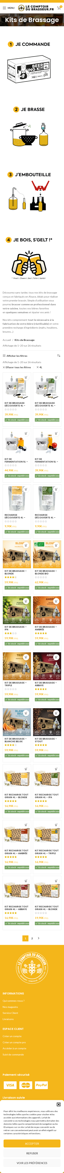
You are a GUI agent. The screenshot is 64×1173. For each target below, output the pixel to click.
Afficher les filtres (17, 355)
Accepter (32, 1143)
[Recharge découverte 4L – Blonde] (17, 498)
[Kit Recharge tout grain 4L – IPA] (47, 778)
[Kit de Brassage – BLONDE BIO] (47, 554)
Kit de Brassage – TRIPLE (16, 684)
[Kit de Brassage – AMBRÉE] (47, 610)
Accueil (7, 339)
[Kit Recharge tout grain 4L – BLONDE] (17, 778)
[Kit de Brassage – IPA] (17, 610)
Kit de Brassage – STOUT (46, 740)
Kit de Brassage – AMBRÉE (46, 628)
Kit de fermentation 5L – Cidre (46, 462)
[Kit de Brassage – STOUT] (47, 722)
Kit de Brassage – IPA (16, 628)
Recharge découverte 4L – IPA (45, 517)
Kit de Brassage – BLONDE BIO (46, 572)
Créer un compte (12, 1036)
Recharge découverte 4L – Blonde (15, 517)
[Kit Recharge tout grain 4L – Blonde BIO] (47, 890)
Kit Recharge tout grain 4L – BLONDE (16, 796)
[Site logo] (36, 7)
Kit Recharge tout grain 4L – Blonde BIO (47, 909)
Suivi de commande (13, 1054)
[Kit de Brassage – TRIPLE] (17, 666)
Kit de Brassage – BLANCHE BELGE (16, 740)
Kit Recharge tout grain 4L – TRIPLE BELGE (47, 853)
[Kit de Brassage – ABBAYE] (47, 666)
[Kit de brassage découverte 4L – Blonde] (17, 386)
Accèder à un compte (14, 1048)
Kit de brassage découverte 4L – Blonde (15, 406)
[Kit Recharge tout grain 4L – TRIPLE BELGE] (47, 834)
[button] (58, 1104)
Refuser (32, 1153)
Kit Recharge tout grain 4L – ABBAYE (16, 908)
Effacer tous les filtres (18, 367)
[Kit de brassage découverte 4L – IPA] (47, 386)
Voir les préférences (32, 1163)
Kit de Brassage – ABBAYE (46, 684)
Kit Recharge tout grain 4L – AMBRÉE (16, 852)
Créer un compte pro (14, 1042)
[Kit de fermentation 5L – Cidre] (47, 442)
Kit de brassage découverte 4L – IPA (45, 406)
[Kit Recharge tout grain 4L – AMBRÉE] (17, 834)
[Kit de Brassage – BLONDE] (17, 554)
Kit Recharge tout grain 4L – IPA (47, 796)
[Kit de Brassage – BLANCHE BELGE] (17, 722)
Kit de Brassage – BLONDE (16, 572)
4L (40, 367)
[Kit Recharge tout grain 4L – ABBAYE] (17, 890)
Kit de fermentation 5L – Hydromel (16, 462)
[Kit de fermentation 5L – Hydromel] (17, 442)
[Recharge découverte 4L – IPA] (47, 498)
